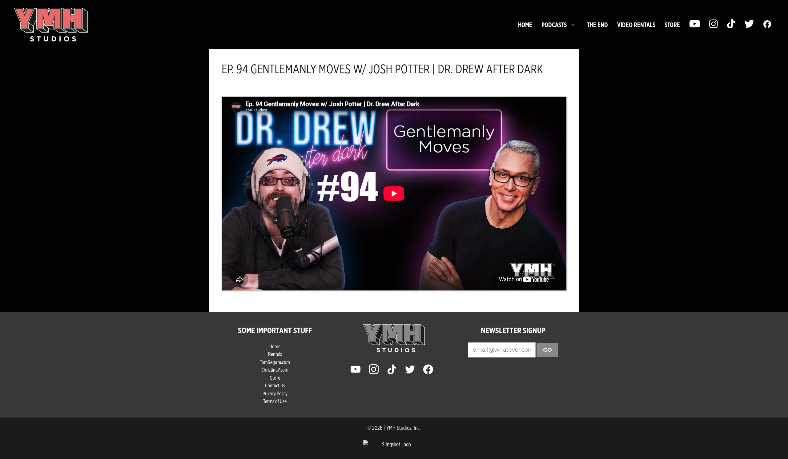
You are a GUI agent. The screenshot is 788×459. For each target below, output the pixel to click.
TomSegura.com (275, 361)
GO (547, 350)
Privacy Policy (275, 393)
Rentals (275, 353)
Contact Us (275, 385)
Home (525, 24)
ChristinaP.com (274, 369)
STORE (672, 24)
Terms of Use (275, 401)
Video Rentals (636, 24)
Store (275, 377)
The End (597, 24)
